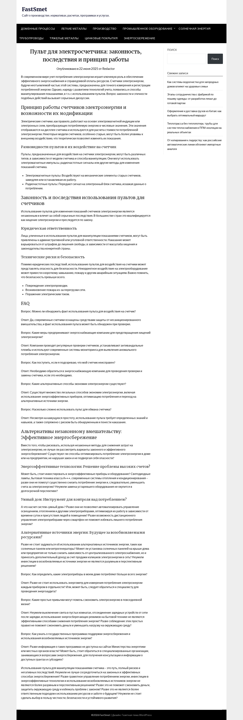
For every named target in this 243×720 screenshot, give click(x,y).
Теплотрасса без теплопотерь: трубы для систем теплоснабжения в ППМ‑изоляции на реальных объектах (194, 128)
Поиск (172, 49)
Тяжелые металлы (64, 38)
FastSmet (34, 9)
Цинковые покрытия (101, 38)
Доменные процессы (38, 28)
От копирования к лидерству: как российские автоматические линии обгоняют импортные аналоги (194, 144)
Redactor (108, 69)
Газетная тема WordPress (137, 714)
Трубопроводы (31, 38)
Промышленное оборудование (148, 28)
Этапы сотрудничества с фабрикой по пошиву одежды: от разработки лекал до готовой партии (191, 99)
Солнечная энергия (195, 28)
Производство (105, 28)
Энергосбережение (139, 38)
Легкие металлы (74, 28)
